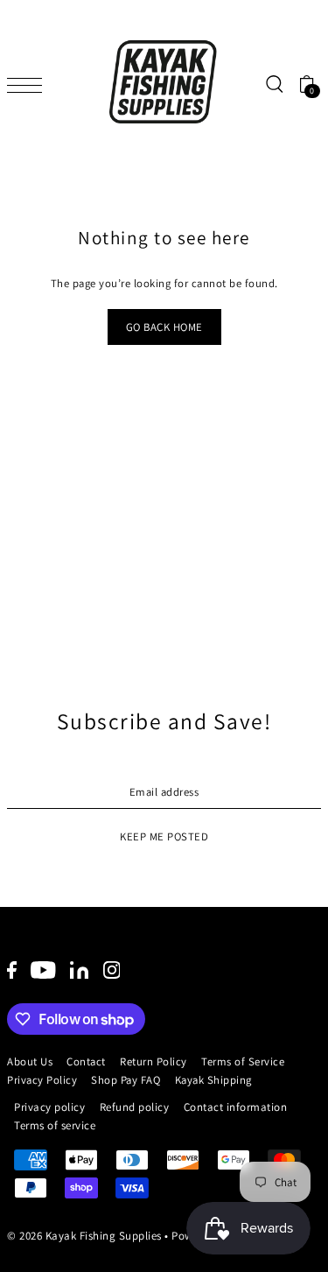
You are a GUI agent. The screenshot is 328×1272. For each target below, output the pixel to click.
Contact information (236, 1107)
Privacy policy (49, 1107)
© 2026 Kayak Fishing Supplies (84, 1235)
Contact (86, 1061)
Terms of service (54, 1125)
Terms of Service (242, 1061)
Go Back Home (164, 327)
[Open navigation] (29, 84)
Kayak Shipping (213, 1079)
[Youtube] (43, 969)
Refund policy (135, 1107)
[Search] (274, 84)
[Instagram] (112, 969)
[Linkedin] (79, 969)
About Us (29, 1061)
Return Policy (153, 1061)
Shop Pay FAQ (125, 1079)
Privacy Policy (42, 1079)
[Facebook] (12, 969)
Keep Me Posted (164, 836)
